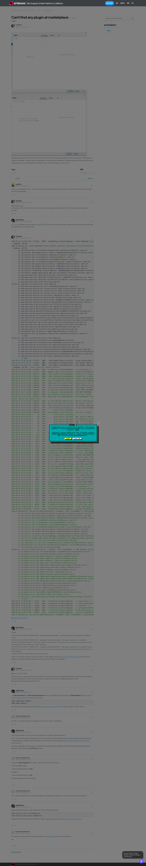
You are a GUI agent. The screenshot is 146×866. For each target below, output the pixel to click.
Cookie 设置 (77, 438)
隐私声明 (56, 434)
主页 (17, 3)
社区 (117, 3)
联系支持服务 (109, 3)
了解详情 (77, 430)
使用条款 (61, 434)
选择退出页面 (74, 435)
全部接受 (68, 438)
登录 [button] (128, 3)
